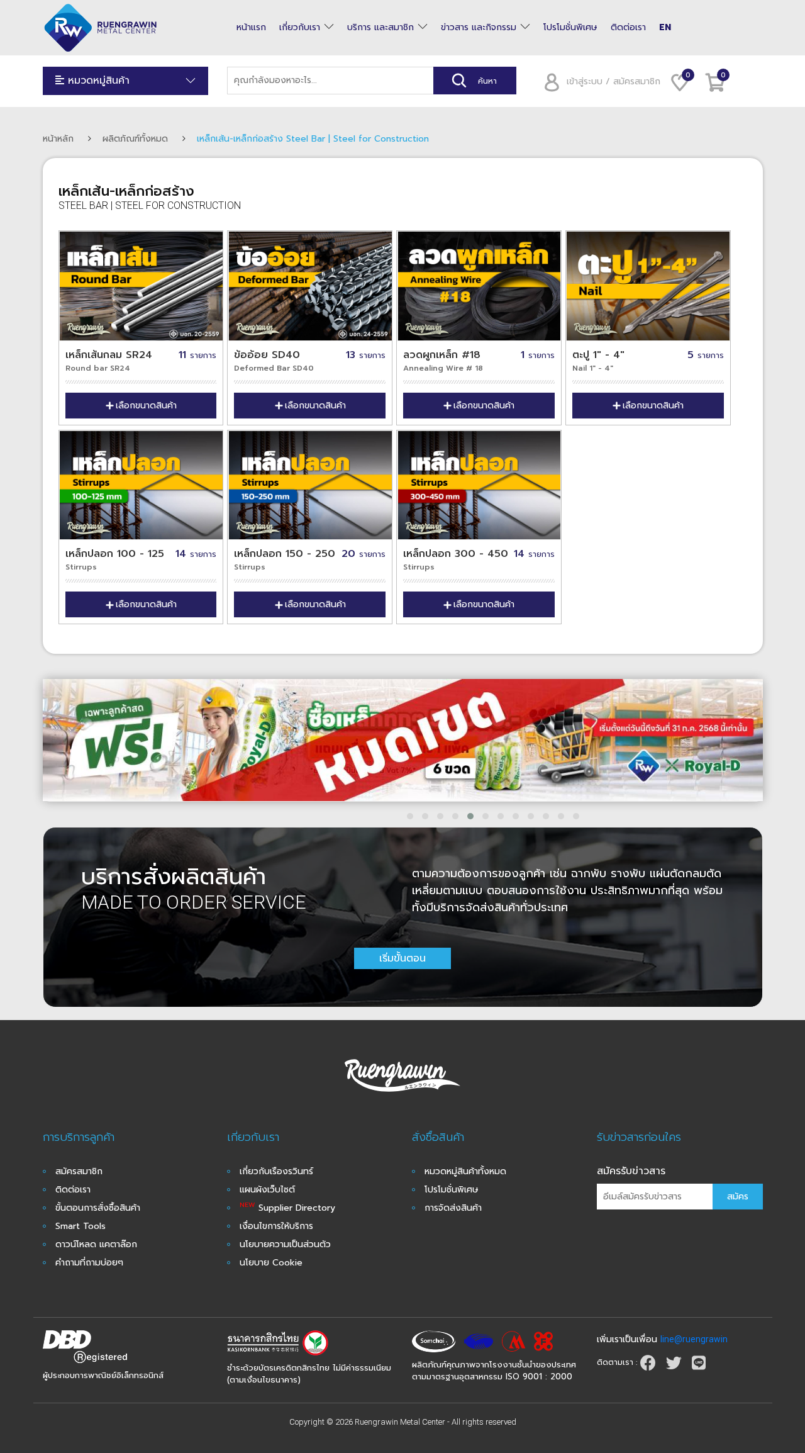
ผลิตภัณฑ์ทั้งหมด (135, 138)
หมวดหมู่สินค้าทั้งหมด (465, 1171)
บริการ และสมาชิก (380, 27)
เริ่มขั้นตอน (402, 958)
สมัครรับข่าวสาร (631, 1171)
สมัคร (737, 1196)
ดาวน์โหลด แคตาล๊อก (96, 1244)
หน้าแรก (251, 27)
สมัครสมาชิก (79, 1171)
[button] (410, 816)
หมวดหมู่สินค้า (97, 80)
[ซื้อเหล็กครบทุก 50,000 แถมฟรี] (403, 740)
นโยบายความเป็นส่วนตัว (285, 1244)
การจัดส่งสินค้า (453, 1208)
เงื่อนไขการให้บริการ (276, 1226)
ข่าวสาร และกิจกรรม (478, 27)
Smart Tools (80, 1226)
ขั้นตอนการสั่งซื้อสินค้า (97, 1208)
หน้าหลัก (58, 138)
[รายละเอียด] (479, 286)
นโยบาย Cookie (271, 1262)
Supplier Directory (287, 1208)
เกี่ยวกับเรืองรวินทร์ (276, 1171)
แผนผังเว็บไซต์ (267, 1189)
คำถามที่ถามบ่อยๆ (89, 1262)
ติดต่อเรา (628, 27)
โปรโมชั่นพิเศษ (570, 27)
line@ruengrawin (694, 1339)
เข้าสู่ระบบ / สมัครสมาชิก (613, 81)
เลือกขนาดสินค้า (146, 405)
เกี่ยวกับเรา (299, 27)
